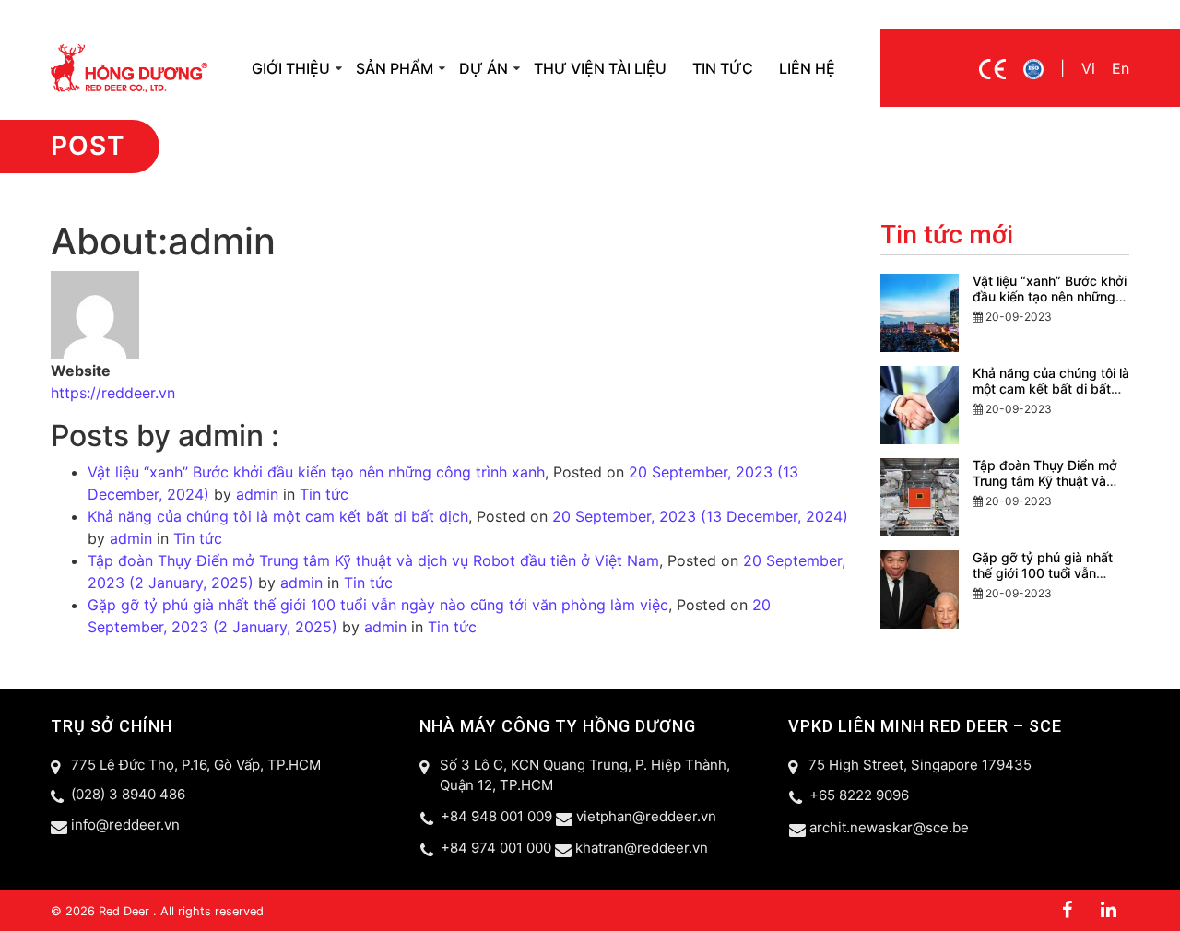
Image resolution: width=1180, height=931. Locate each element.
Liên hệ (807, 68)
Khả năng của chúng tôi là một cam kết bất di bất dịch (278, 516)
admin (254, 494)
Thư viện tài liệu (600, 68)
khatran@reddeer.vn (641, 847)
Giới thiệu (291, 68)
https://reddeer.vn (113, 392)
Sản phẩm (394, 68)
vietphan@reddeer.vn (646, 816)
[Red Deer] (129, 66)
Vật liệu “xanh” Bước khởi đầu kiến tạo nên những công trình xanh (316, 472)
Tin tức (722, 68)
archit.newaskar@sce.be (889, 827)
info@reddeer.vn (125, 824)
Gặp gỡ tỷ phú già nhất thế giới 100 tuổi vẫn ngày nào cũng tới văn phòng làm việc (378, 604)
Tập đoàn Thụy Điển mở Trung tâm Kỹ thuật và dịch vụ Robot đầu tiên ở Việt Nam (373, 560)
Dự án (483, 68)
